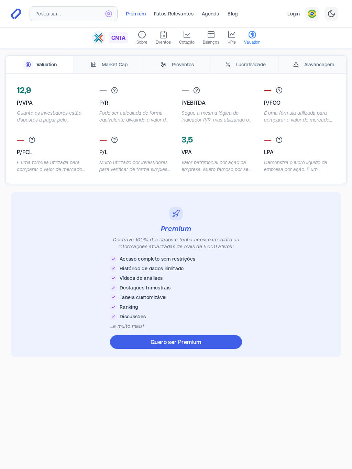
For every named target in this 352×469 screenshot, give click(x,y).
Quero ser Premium (176, 342)
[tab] (40, 65)
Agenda (210, 13)
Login (293, 13)
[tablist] (176, 65)
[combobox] (74, 13)
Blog (233, 13)
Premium (136, 13)
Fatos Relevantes (174, 13)
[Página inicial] (16, 13)
